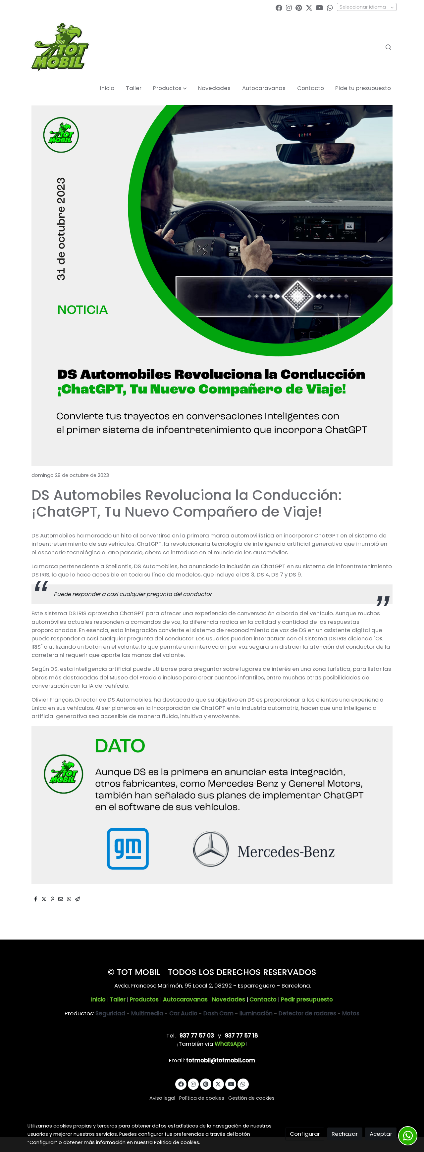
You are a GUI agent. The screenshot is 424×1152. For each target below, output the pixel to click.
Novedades (228, 999)
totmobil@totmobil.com (220, 1060)
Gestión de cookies (251, 1098)
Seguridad (110, 1013)
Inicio (98, 999)
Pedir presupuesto (307, 999)
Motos (350, 1013)
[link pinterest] (298, 7)
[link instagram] (289, 7)
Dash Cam (218, 1013)
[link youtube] (319, 7)
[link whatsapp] (330, 7)
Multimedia (147, 1013)
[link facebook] (279, 7)
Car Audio (183, 1013)
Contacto (263, 999)
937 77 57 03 (197, 1035)
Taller (118, 999)
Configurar (305, 1134)
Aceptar (381, 1134)
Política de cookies (201, 1098)
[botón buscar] (388, 47)
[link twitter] (309, 7)
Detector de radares (307, 1013)
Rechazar (345, 1134)
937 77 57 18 (241, 1035)
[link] (60, 47)
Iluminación (256, 1013)
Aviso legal (162, 1098)
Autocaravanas (185, 999)
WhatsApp (230, 1044)
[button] (169, 88)
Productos (144, 999)
